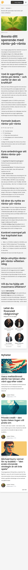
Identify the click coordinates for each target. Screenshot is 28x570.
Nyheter (8, 8)
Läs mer (24, 490)
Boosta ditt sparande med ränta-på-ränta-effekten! (12, 12)
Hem (2, 8)
